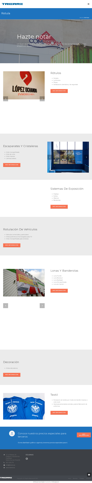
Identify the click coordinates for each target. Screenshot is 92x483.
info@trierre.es (10, 465)
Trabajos (82, 478)
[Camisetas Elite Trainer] (26, 400)
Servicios (75, 478)
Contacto (88, 478)
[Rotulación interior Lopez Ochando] (26, 79)
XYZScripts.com (55, 482)
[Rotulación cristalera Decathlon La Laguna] (71, 150)
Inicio (81, 17)
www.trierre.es (10, 467)
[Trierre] (6, 477)
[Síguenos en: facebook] (27, 459)
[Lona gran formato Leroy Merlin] (26, 276)
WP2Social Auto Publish (39, 482)
